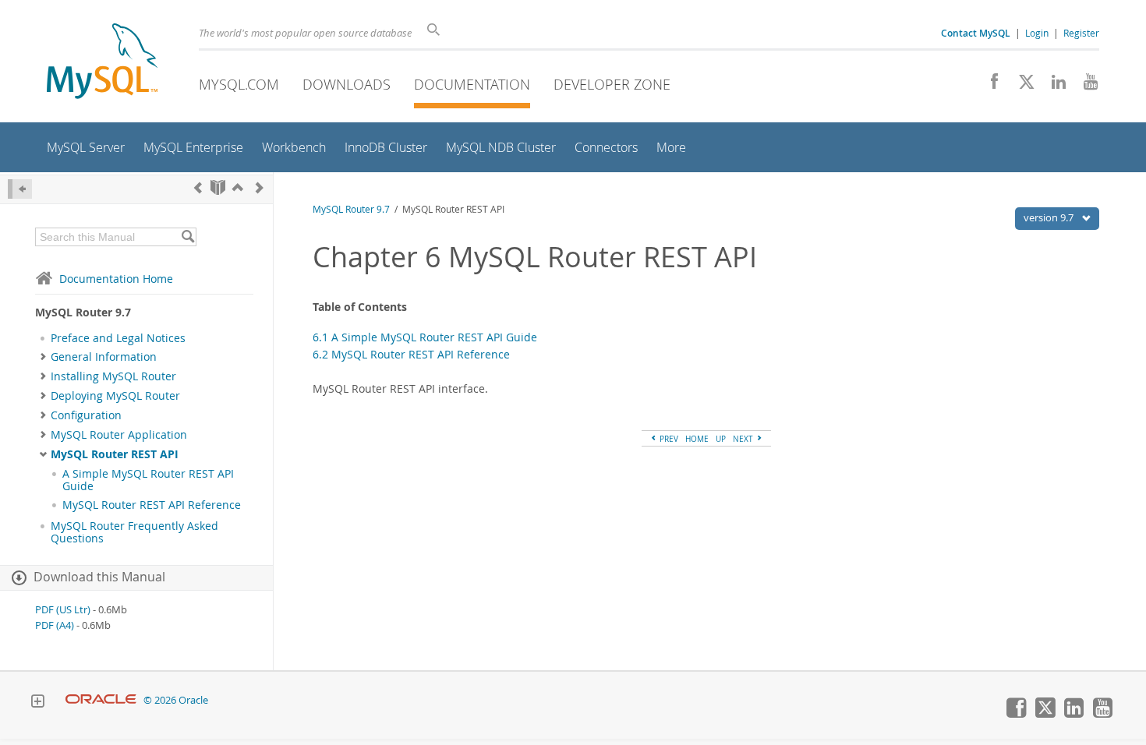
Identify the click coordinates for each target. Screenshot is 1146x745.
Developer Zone (612, 84)
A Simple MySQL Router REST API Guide (148, 480)
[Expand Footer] (37, 703)
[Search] (187, 236)
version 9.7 (1050, 217)
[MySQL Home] (102, 62)
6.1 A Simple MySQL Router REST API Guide (425, 337)
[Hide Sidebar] (20, 189)
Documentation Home (116, 278)
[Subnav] (43, 357)
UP (721, 438)
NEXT (744, 438)
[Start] (217, 187)
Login (1037, 32)
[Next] (259, 187)
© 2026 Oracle (175, 700)
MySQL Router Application (119, 435)
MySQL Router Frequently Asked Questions (134, 532)
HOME (697, 438)
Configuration (86, 415)
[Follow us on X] (1020, 85)
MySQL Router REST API (115, 454)
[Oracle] (100, 700)
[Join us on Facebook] (988, 85)
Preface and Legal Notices (118, 338)
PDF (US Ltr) (62, 609)
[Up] (237, 187)
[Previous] (198, 187)
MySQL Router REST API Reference (151, 505)
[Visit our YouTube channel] (1084, 85)
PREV (667, 438)
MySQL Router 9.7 (351, 209)
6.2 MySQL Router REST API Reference (411, 354)
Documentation (472, 84)
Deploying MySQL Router (115, 396)
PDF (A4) (54, 625)
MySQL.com (239, 84)
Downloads (346, 84)
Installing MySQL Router (113, 376)
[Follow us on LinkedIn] (1052, 85)
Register (1081, 32)
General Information (104, 357)
